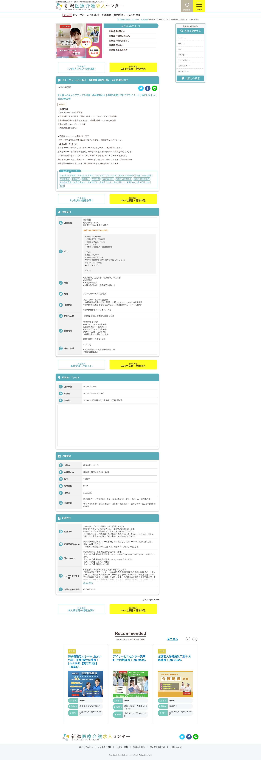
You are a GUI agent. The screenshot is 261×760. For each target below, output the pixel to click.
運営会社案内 (139, 747)
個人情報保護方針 (157, 747)
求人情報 (144, 19)
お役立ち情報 (122, 747)
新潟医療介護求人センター (128, 19)
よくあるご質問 (104, 747)
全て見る (172, 639)
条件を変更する (190, 31)
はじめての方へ (86, 747)
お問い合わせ (176, 747)
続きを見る (88, 583)
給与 (74, 713)
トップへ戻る (254, 753)
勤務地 (74, 706)
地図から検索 (190, 78)
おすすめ (72, 701)
